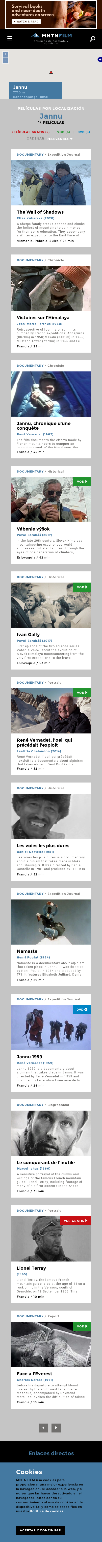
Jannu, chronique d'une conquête (44, 426)
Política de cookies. (47, 1511)
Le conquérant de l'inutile (46, 1162)
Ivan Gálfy (28, 634)
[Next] (56, 1428)
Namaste (27, 951)
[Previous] (43, 1428)
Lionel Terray (31, 1268)
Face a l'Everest (34, 1373)
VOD (63, 132)
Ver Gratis (74, 1221)
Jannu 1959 (29, 1057)
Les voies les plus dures (43, 845)
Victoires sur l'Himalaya (43, 317)
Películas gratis (30, 132)
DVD (83, 132)
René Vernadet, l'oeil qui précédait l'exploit (44, 742)
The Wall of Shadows (40, 212)
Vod (80, 481)
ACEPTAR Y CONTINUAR (40, 1530)
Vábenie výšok (33, 529)
